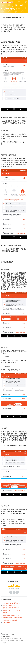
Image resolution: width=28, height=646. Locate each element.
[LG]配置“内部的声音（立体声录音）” (12, 603)
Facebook (10, 592)
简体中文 (4, 643)
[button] (11, 585)
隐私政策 (3, 636)
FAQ (17, 6)
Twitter (14, 592)
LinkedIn (17, 592)
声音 (21, 6)
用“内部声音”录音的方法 (9, 605)
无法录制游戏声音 (7, 622)
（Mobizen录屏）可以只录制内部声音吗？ (13, 617)
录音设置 (5, 612)
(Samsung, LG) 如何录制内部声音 (11, 615)
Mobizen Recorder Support (7, 6)
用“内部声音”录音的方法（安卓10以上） (12, 610)
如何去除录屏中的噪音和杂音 (10, 620)
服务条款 (8, 636)
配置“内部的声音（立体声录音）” (11, 608)
